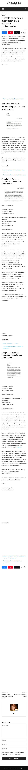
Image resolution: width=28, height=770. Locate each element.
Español (7, 12)
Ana (2, 29)
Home (3, 12)
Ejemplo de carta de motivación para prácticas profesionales (12, 22)
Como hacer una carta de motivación (13, 99)
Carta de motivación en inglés (20, 695)
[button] (2, 9)
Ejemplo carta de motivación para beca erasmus (7, 696)
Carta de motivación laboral (10, 343)
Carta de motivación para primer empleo (14, 175)
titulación (19, 447)
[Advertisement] (14, 82)
